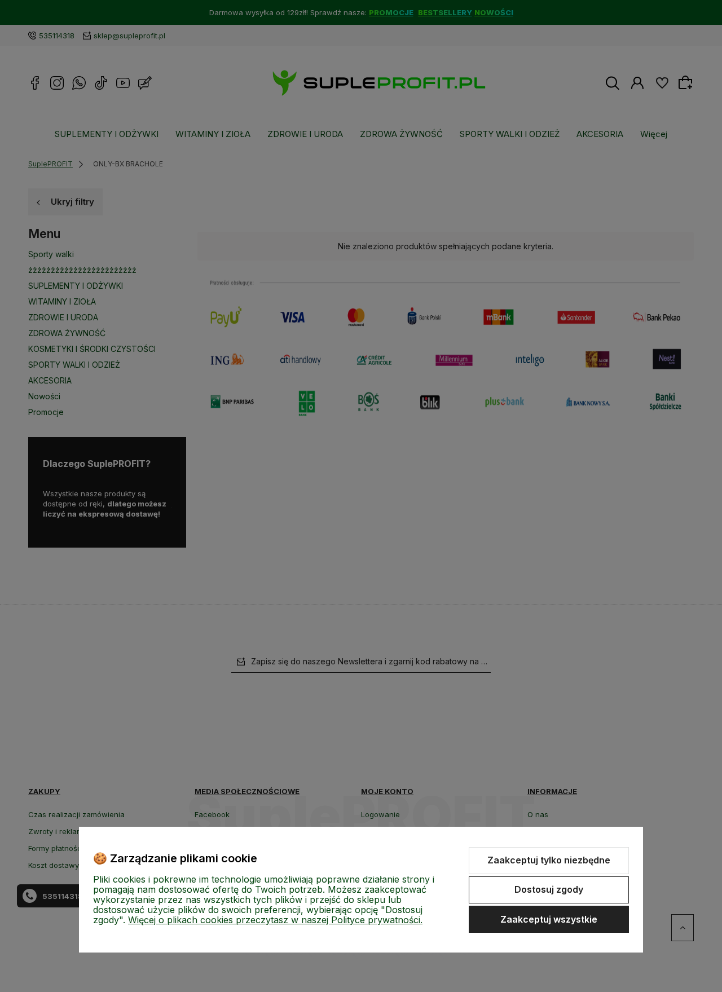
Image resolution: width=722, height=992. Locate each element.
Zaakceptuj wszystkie (548, 919)
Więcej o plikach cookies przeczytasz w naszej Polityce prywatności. (275, 919)
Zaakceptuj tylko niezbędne (548, 860)
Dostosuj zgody (548, 889)
